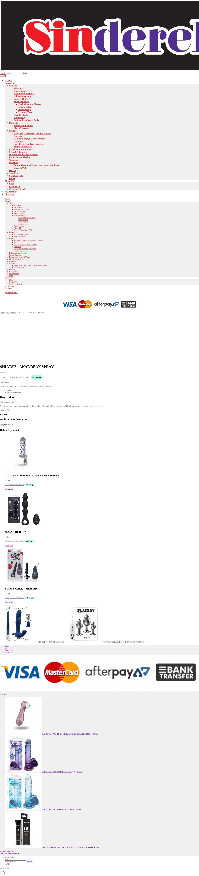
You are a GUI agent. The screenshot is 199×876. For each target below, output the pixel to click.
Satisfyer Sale (16, 175)
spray (52, 386)
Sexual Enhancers (18, 152)
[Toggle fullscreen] (3, 868)
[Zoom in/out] (1, 868)
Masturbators (25, 107)
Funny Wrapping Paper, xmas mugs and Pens (36, 165)
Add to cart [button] (9, 489)
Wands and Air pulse (24, 93)
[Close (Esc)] (8, 868)
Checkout (9, 194)
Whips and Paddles (23, 125)
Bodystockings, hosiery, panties (29, 138)
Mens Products (21, 101)
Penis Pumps (24, 109)
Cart (7, 864)
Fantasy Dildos (21, 99)
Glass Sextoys (20, 91)
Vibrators (18, 88)
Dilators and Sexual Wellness (23, 154)
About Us (9, 181)
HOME (8, 80)
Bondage (13, 122)
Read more (9, 602)
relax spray (45, 386)
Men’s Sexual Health (19, 157)
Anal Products (21, 115)
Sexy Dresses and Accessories (28, 144)
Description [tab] (9, 390)
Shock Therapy (21, 128)
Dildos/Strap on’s (22, 96)
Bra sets (18, 136)
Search (25, 73)
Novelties (13, 162)
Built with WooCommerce (9, 853)
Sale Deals (14, 173)
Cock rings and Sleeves (29, 104)
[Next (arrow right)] (3, 870)
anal (39, 386)
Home (2, 313)
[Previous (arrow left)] (1, 870)
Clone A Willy (21, 168)
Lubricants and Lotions (20, 149)
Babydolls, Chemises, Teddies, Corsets (32, 133)
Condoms (14, 160)
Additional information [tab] (13, 392)
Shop (11, 183)
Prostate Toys (25, 112)
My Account (11, 191)
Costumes (18, 141)
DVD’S (12, 170)
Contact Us (14, 186)
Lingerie (13, 130)
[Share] (5, 868)
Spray (31, 386)
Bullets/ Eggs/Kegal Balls (26, 120)
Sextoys (13, 85)
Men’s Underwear (23, 146)
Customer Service (18, 189)
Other (12, 178)
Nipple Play (19, 117)
